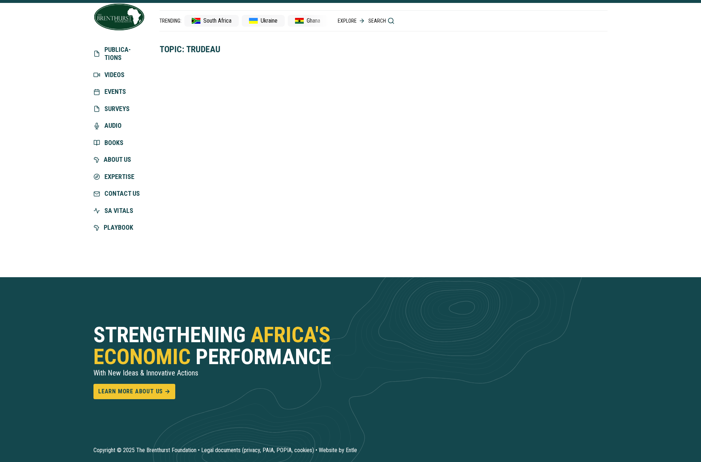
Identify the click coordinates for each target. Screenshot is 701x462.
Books (113, 142)
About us (117, 159)
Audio (113, 125)
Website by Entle (338, 450)
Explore (347, 21)
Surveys (117, 108)
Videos (114, 75)
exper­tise (119, 176)
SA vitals (118, 210)
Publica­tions (117, 54)
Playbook (118, 227)
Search (377, 21)
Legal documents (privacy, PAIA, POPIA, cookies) (257, 450)
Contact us (122, 193)
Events (115, 91)
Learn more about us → (134, 391)
